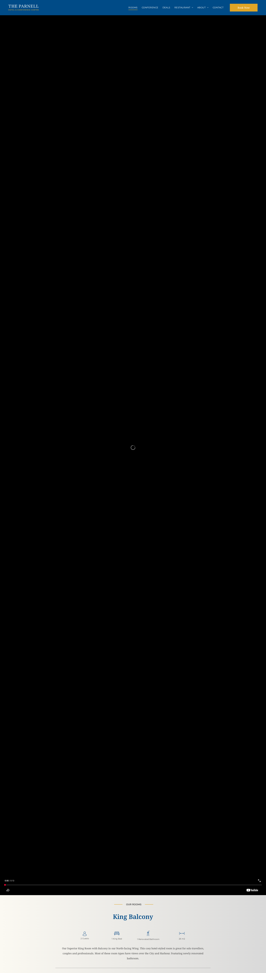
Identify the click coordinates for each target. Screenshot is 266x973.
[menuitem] (133, 7)
